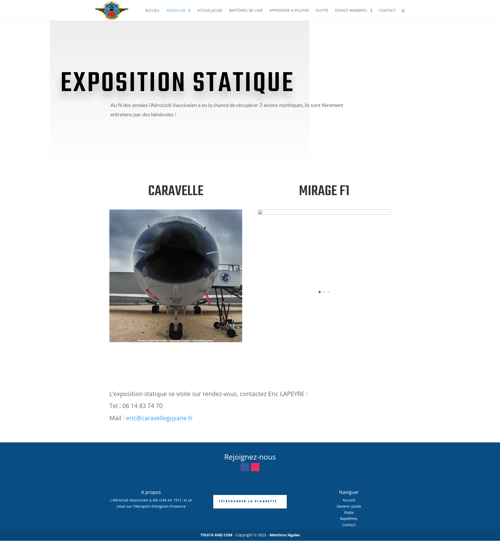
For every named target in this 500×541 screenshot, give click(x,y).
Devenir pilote (349, 506)
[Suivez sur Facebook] (245, 467)
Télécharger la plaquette (248, 501)
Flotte (322, 11)
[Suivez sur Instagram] (255, 467)
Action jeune (209, 11)
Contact (387, 11)
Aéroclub (175, 11)
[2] (175, 340)
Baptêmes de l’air (245, 11)
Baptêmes (349, 518)
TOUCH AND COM (216, 534)
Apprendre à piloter (289, 11)
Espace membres (351, 11)
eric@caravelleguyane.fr (159, 418)
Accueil (152, 11)
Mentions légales (285, 534)
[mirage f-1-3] (324, 213)
